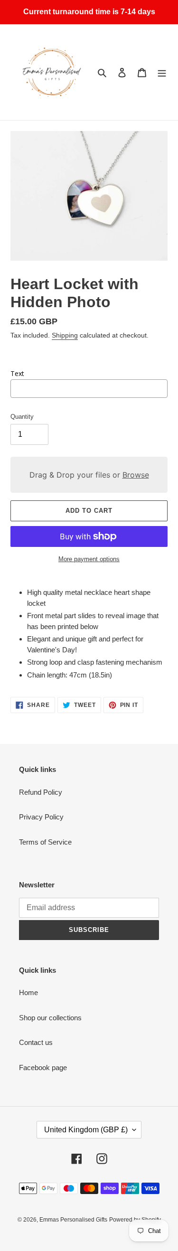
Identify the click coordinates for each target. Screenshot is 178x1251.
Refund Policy (40, 792)
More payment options (89, 559)
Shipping (65, 335)
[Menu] (162, 72)
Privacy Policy (41, 817)
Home (28, 992)
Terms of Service (45, 842)
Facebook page (43, 1067)
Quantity (22, 416)
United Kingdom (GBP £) (86, 1130)
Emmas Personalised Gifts (73, 1219)
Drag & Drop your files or (89, 475)
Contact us (36, 1042)
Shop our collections (50, 1018)
